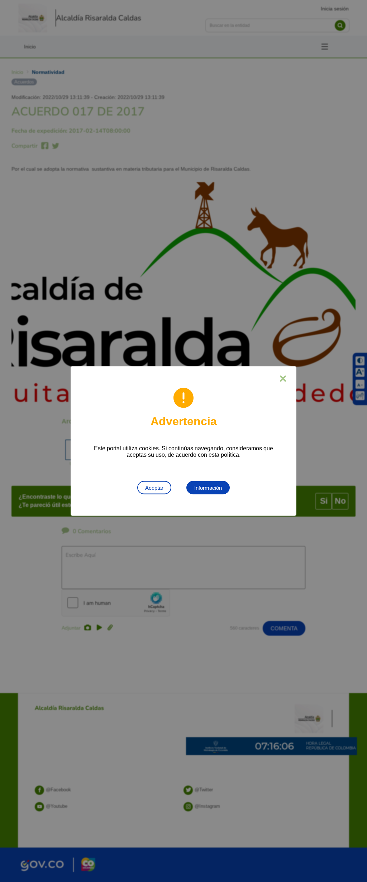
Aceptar (154, 488)
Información (208, 488)
